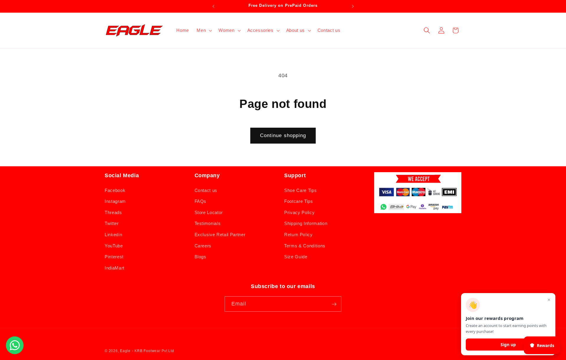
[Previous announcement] (213, 6)
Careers (203, 245)
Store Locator (209, 212)
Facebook (115, 190)
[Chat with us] (15, 352)
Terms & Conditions (304, 245)
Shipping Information (305, 223)
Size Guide (295, 256)
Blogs (200, 256)
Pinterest (114, 256)
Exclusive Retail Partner (220, 234)
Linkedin (113, 234)
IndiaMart (114, 267)
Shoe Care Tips (300, 190)
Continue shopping (283, 135)
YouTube (114, 245)
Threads (113, 212)
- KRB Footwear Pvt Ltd (153, 351)
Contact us (206, 190)
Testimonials (208, 223)
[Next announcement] (352, 6)
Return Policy (298, 234)
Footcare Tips (298, 201)
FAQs (201, 201)
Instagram (115, 201)
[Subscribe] (334, 304)
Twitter (112, 223)
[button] (204, 30)
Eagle (125, 351)
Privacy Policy (299, 212)
